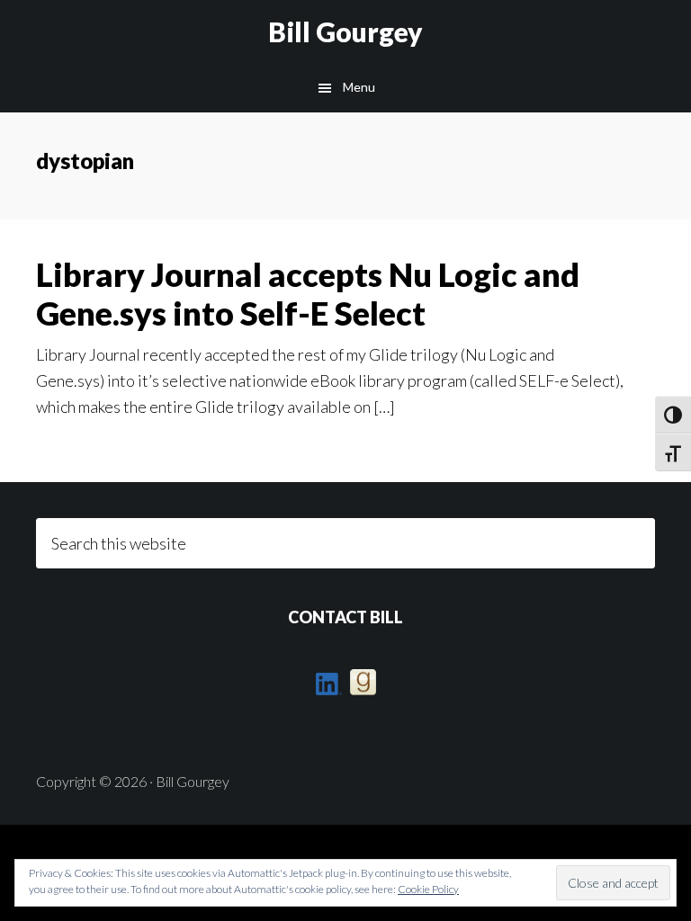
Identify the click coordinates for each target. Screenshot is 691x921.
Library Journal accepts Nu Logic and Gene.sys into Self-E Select (307, 294)
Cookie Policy (428, 889)
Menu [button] (359, 86)
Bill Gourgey (345, 31)
